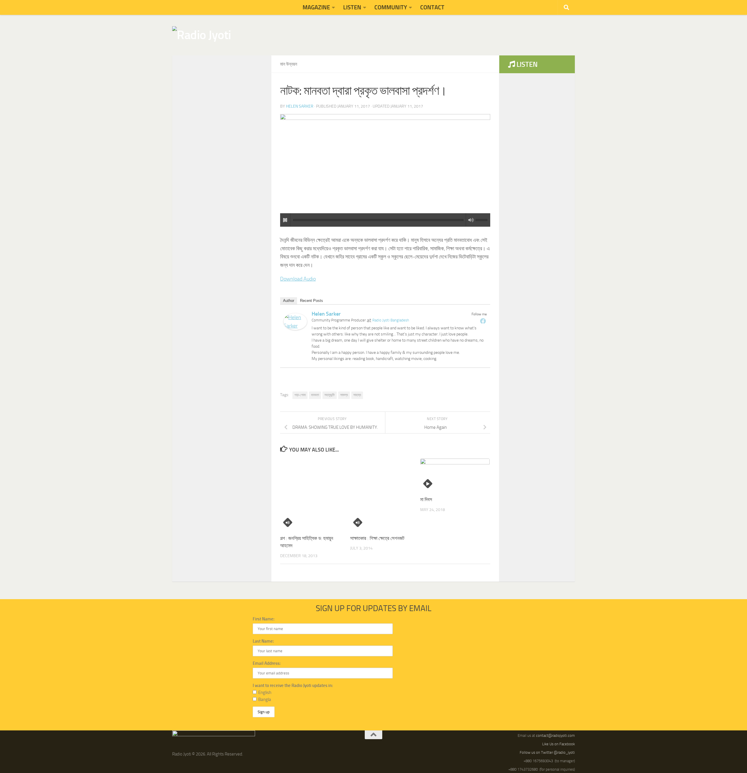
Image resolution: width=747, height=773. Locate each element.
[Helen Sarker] (295, 328)
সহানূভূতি (329, 395)
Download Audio (298, 279)
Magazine (316, 7)
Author (288, 300)
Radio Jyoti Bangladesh (390, 320)
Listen (352, 7)
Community (390, 7)
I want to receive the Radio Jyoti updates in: (293, 685)
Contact (432, 7)
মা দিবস (426, 499)
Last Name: (263, 641)
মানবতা (315, 395)
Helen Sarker (299, 106)
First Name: (264, 619)
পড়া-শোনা (300, 395)
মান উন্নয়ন (288, 64)
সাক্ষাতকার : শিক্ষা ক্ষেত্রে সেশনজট (377, 538)
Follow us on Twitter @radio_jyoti (547, 752)
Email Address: (267, 663)
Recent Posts (311, 300)
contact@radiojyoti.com (555, 735)
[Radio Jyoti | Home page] (201, 35)
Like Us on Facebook (558, 744)
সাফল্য (344, 395)
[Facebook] (482, 320)
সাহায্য (357, 395)
